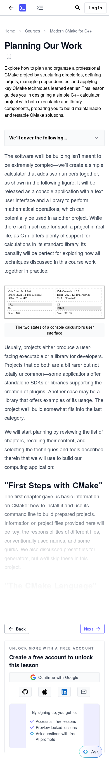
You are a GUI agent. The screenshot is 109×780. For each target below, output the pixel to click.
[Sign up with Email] (83, 692)
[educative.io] (22, 7)
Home (9, 31)
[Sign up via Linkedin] (64, 692)
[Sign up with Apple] (44, 692)
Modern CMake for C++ (71, 31)
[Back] (11, 7)
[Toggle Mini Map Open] (40, 7)
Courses (32, 31)
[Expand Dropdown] (96, 137)
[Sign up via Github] (25, 692)
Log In (95, 7)
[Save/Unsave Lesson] (8, 56)
